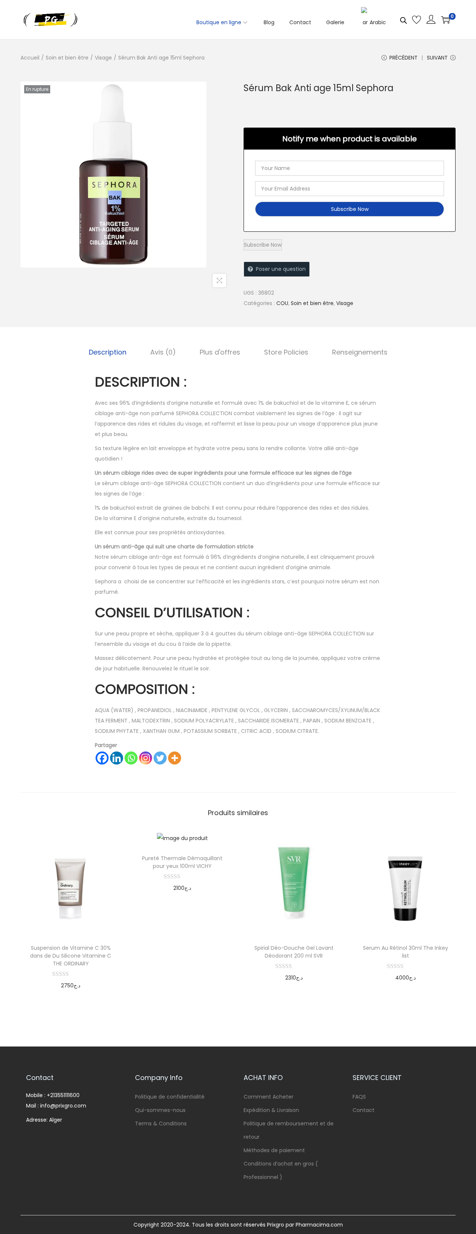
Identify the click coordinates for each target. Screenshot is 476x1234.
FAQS (359, 1096)
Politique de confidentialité (170, 1096)
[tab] (107, 352)
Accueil (29, 57)
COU (282, 303)
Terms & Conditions (161, 1123)
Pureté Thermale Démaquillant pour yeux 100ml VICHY (182, 862)
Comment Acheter (268, 1096)
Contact (363, 1110)
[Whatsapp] (131, 758)
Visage (103, 57)
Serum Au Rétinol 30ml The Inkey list (405, 951)
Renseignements (359, 352)
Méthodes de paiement (274, 1150)
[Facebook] (102, 758)
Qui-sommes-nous (160, 1110)
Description (107, 352)
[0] (445, 19)
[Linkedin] (116, 758)
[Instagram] (145, 758)
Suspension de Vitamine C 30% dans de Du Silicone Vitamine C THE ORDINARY (70, 955)
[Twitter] (160, 758)
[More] (174, 758)
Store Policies (286, 352)
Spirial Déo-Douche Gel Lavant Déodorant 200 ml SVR (294, 951)
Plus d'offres (220, 352)
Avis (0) (163, 352)
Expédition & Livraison (271, 1110)
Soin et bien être (67, 57)
